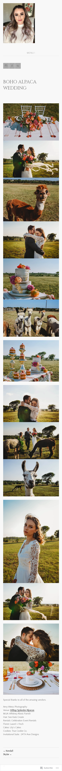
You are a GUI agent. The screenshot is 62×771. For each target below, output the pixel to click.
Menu (30, 53)
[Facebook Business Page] (12, 66)
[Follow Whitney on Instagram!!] (6, 66)
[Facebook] (18, 66)
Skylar (6, 754)
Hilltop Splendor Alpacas (22, 710)
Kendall (9, 751)
